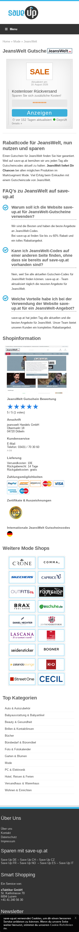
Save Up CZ (47, 859)
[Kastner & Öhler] (51, 664)
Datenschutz (9, 837)
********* (40, 103)
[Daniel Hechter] (22, 620)
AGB (9, 450)
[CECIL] (51, 679)
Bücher (9, 735)
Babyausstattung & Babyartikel (24, 715)
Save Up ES (48, 863)
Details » (17, 123)
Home (6, 41)
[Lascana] (22, 635)
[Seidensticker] (22, 650)
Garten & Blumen (16, 756)
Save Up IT (66, 863)
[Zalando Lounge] (22, 664)
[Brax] (22, 606)
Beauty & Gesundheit (18, 722)
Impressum (8, 841)
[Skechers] (22, 577)
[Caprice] (51, 577)
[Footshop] (51, 591)
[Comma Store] (51, 562)
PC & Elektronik (15, 769)
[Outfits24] (22, 591)
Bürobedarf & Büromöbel (20, 742)
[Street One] (22, 679)
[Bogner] (51, 650)
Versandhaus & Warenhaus (22, 783)
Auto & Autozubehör (17, 708)
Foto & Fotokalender (18, 749)
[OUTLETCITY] (51, 635)
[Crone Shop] (22, 562)
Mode (16, 41)
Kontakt (6, 833)
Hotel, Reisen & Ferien (19, 776)
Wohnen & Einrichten (18, 790)
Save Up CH (28, 859)
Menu (13, 29)
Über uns (6, 828)
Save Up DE (9, 859)
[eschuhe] (51, 606)
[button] (75, 917)
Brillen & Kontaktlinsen (19, 728)
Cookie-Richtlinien (61, 925)
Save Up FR (8, 863)
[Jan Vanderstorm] (51, 620)
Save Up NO (29, 863)
